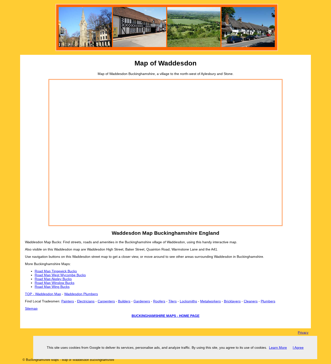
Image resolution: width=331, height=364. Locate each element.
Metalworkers (210, 301)
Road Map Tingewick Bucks (56, 271)
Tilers (172, 301)
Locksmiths (188, 301)
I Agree (298, 347)
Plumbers (268, 301)
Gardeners (142, 301)
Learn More (278, 347)
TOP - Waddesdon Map (43, 294)
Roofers (159, 301)
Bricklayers (232, 301)
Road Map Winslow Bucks (54, 283)
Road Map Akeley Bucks (53, 279)
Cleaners (251, 301)
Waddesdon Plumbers (81, 294)
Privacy (303, 332)
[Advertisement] (68, 152)
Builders (124, 301)
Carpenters (106, 301)
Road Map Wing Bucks (52, 287)
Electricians (86, 301)
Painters (67, 301)
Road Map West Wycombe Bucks (60, 275)
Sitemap (31, 308)
